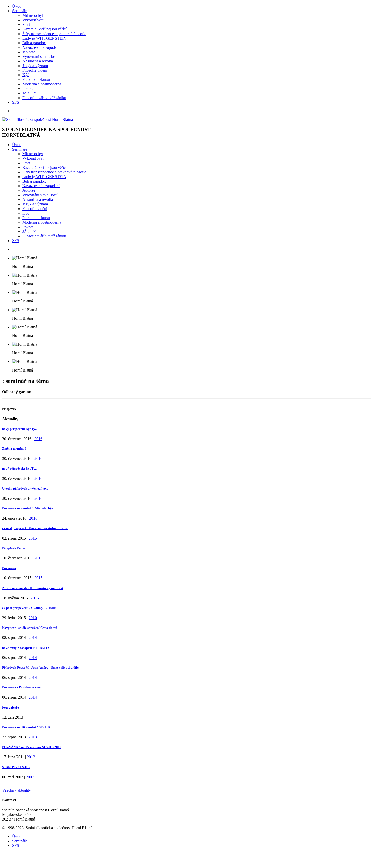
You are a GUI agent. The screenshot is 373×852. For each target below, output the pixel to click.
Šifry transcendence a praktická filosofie (54, 33)
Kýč (25, 75)
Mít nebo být (32, 15)
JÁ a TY (29, 93)
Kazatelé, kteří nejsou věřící (44, 29)
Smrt (26, 24)
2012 (31, 757)
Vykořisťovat (32, 20)
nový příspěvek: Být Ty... (19, 429)
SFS (15, 102)
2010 (33, 618)
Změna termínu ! (14, 449)
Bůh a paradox (34, 43)
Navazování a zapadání (41, 47)
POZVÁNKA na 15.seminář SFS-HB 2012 (31, 747)
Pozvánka (9, 568)
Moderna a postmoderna (41, 84)
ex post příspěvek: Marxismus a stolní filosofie (35, 528)
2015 (33, 538)
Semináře (19, 11)
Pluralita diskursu (36, 79)
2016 (38, 439)
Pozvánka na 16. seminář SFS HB (26, 727)
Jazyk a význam (35, 65)
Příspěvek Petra (13, 548)
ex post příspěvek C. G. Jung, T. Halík (29, 608)
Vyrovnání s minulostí (39, 56)
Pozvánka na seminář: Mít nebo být (27, 508)
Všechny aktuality (16, 790)
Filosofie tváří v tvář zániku (44, 97)
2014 (33, 637)
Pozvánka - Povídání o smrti (22, 687)
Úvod (16, 6)
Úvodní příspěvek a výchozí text (25, 488)
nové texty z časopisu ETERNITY (26, 648)
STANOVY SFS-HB (16, 767)
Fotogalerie (10, 707)
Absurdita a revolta (37, 61)
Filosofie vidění (34, 70)
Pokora (28, 88)
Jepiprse (28, 52)
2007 (30, 777)
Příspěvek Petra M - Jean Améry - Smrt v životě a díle (40, 667)
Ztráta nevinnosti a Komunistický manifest (32, 588)
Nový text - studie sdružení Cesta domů (29, 628)
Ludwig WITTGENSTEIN (44, 38)
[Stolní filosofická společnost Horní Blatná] (37, 119)
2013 (33, 737)
